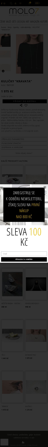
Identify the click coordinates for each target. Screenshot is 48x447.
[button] (45, 187)
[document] (24, 223)
